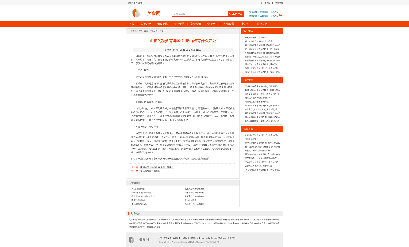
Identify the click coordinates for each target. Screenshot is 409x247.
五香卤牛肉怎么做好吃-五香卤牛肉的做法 (262, 57)
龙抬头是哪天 (190, 200)
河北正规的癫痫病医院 (198, 158)
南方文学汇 (207, 223)
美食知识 (196, 23)
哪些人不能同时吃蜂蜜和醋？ (257, 98)
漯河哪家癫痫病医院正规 (191, 223)
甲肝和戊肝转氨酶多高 (194, 196)
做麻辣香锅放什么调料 (194, 192)
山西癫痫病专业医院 (270, 219)
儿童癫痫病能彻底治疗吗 (242, 223)
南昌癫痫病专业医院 (171, 223)
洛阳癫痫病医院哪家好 (152, 223)
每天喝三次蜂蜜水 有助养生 (257, 102)
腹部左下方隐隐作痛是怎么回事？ (157, 167)
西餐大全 (146, 23)
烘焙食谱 (229, 23)
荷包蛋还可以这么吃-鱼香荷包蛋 (259, 166)
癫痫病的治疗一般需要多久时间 (171, 158)
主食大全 (264, 16)
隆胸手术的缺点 (138, 200)
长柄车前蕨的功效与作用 (255, 37)
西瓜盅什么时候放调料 (194, 204)
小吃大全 (274, 16)
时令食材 (245, 23)
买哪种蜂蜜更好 (252, 139)
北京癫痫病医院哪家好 (194, 219)
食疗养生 (212, 23)
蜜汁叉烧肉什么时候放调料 (142, 196)
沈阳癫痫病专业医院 (213, 219)
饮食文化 (262, 23)
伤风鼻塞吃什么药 (139, 204)
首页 (131, 23)
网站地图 (279, 3)
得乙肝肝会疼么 (138, 189)
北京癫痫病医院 (163, 219)
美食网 (154, 13)
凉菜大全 (274, 12)
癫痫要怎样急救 (136, 223)
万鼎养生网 (217, 223)
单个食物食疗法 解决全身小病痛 (258, 41)
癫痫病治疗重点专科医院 (264, 223)
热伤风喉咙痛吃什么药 (194, 189)
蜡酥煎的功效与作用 (150, 171)
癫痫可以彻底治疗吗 (252, 219)
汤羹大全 (253, 16)
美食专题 (179, 23)
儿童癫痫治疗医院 (152, 227)
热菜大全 (264, 12)
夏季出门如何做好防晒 (141, 192)
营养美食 (253, 12)
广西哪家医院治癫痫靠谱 (143, 158)
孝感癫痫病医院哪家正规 (232, 219)
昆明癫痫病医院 (136, 219)
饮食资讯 (162, 23)
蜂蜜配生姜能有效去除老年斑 (257, 150)
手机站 (267, 3)
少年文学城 (227, 223)
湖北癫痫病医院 (150, 219)
